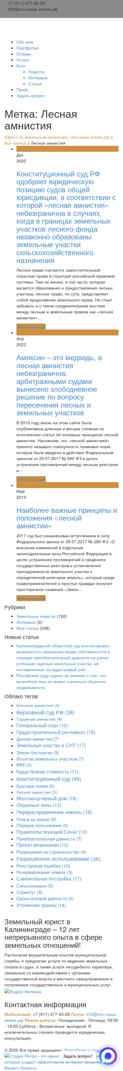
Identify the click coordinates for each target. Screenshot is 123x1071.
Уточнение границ (41, 905)
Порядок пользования (42, 825)
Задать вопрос (30, 95)
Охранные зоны (38, 804)
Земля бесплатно (37, 752)
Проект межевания (42, 844)
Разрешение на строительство (51, 852)
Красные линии (35, 786)
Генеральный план (42, 725)
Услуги (22, 60)
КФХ (24, 765)
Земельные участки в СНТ (51, 745)
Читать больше (31, 326)
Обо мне (24, 42)
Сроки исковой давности (44, 898)
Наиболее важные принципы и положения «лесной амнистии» (66, 517)
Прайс (22, 89)
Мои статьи (27, 628)
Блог (20, 66)
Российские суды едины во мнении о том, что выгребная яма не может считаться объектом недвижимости (61, 681)
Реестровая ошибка (43, 865)
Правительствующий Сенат (51, 831)
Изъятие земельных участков (50, 759)
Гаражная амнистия (39, 719)
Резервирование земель (44, 872)
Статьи (35, 83)
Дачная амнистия (37, 739)
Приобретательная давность (49, 838)
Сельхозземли (34, 885)
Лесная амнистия (36, 792)
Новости (36, 72)
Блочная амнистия (38, 705)
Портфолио (27, 48)
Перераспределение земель (54, 811)
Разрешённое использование (58, 858)
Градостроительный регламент (55, 732)
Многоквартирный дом (46, 798)
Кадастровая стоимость (47, 771)
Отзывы (23, 54)
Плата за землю (36, 819)
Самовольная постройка (48, 878)
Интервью (38, 78)
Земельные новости (36, 616)
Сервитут (29, 892)
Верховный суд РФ (45, 712)
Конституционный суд (48, 778)
